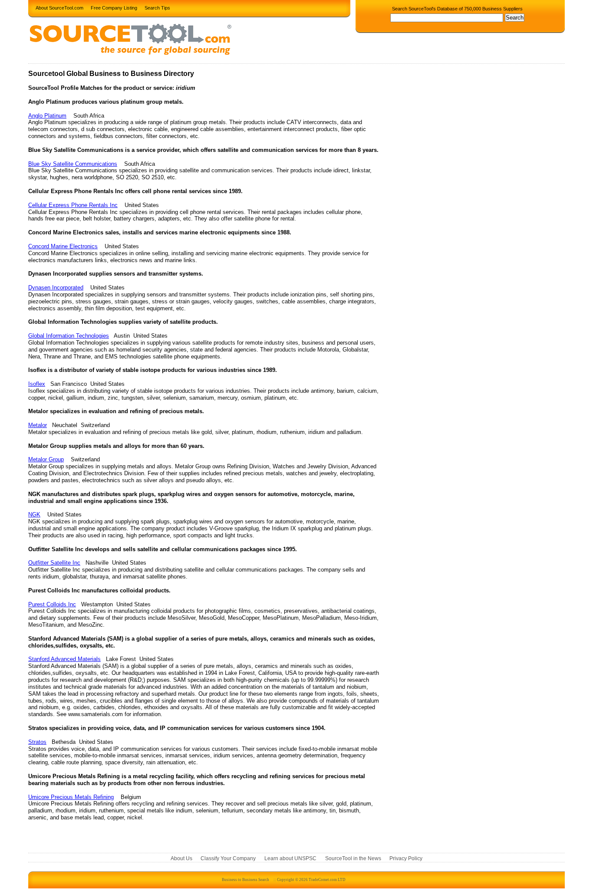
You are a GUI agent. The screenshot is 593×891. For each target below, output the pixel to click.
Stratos (37, 742)
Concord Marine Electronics (63, 246)
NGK (34, 514)
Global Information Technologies (68, 335)
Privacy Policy (405, 859)
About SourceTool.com (59, 7)
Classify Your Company (228, 859)
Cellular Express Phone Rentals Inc (73, 205)
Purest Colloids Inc (52, 604)
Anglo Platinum (47, 115)
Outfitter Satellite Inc (54, 562)
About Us (181, 859)
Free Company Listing (114, 7)
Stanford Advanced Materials (64, 659)
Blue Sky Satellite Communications (72, 164)
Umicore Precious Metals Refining (71, 797)
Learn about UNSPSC (290, 859)
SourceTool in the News (353, 859)
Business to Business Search (245, 880)
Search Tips (157, 7)
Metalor (37, 425)
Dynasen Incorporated (55, 287)
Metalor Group (46, 459)
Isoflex (36, 384)
